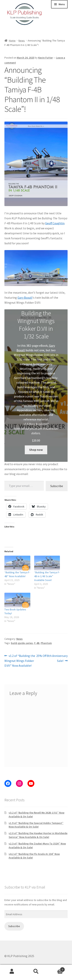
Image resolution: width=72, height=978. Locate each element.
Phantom (46, 643)
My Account (12, 971)
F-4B (36, 643)
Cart (55, 968)
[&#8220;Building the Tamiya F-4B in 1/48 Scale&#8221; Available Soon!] (47, 563)
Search (36, 971)
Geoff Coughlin (55, 223)
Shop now (36, 450)
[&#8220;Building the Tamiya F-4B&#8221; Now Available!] (17, 563)
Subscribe (56, 486)
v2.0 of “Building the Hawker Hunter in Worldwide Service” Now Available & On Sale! (38, 835)
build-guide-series (22, 643)
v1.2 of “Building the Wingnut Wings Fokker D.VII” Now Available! (19, 661)
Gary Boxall (24, 297)
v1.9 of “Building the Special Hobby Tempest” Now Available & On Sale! (36, 825)
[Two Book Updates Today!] (17, 600)
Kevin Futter (45, 57)
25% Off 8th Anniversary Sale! (52, 658)
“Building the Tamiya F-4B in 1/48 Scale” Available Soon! (47, 576)
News (21, 40)
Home (12, 40)
